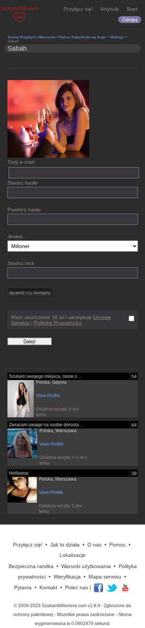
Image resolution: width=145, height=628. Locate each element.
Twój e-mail (21, 162)
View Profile (48, 395)
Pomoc (117, 545)
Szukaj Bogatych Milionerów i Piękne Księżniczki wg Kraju (56, 37)
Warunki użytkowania (86, 566)
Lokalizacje (72, 555)
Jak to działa (65, 545)
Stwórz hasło (23, 183)
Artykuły (109, 9)
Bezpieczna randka (31, 566)
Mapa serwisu (104, 577)
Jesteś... (18, 236)
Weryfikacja (67, 577)
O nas (94, 545)
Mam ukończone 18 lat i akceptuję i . (61, 320)
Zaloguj (130, 19)
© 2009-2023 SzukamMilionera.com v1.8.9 (57, 605)
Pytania (23, 587)
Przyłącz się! (78, 9)
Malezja (116, 37)
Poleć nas (76, 587)
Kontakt (48, 587)
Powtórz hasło (24, 210)
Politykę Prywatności (58, 323)
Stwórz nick (21, 263)
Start (132, 9)
